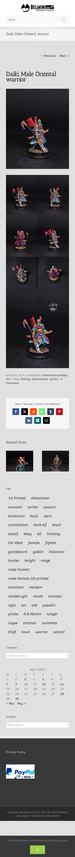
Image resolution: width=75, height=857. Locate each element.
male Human (40, 379)
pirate (13, 614)
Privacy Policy (15, 752)
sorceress (49, 623)
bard (34, 516)
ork (34, 605)
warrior (53, 379)
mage (45, 560)
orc (23, 605)
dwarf (13, 534)
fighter (50, 543)
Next (63, 56)
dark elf (40, 525)
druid (56, 525)
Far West (15, 543)
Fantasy (25, 379)
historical (57, 552)
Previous (50, 56)
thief (12, 632)
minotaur (16, 587)
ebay (28, 534)
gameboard (17, 552)
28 (62, 694)
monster (55, 596)
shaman (30, 623)
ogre (12, 605)
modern (35, 587)
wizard (59, 632)
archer (32, 507)
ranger (52, 614)
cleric (47, 516)
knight (30, 560)
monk (38, 596)
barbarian (16, 516)
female (34, 543)
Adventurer (40, 498)
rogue (13, 623)
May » (21, 703)
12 (44, 684)
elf (39, 534)
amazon (15, 507)
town (25, 632)
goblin (38, 552)
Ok (37, 849)
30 (17, 699)
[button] (9, 461)
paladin (49, 605)
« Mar (10, 703)
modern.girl (18, 596)
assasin (49, 507)
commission (18, 525)
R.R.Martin (32, 614)
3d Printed (17, 498)
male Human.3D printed (28, 578)
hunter (13, 560)
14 (62, 684)
